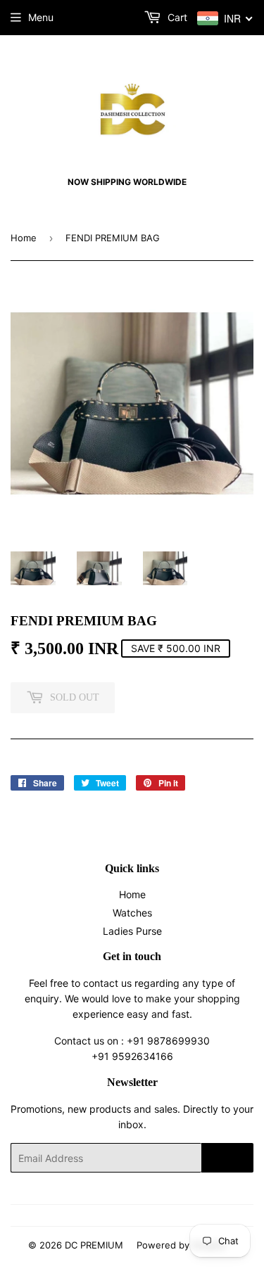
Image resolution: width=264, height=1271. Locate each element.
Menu (41, 17)
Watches (132, 913)
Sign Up (227, 1158)
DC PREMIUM (94, 1245)
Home (24, 237)
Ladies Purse (132, 931)
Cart (176, 17)
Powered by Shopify (181, 1245)
